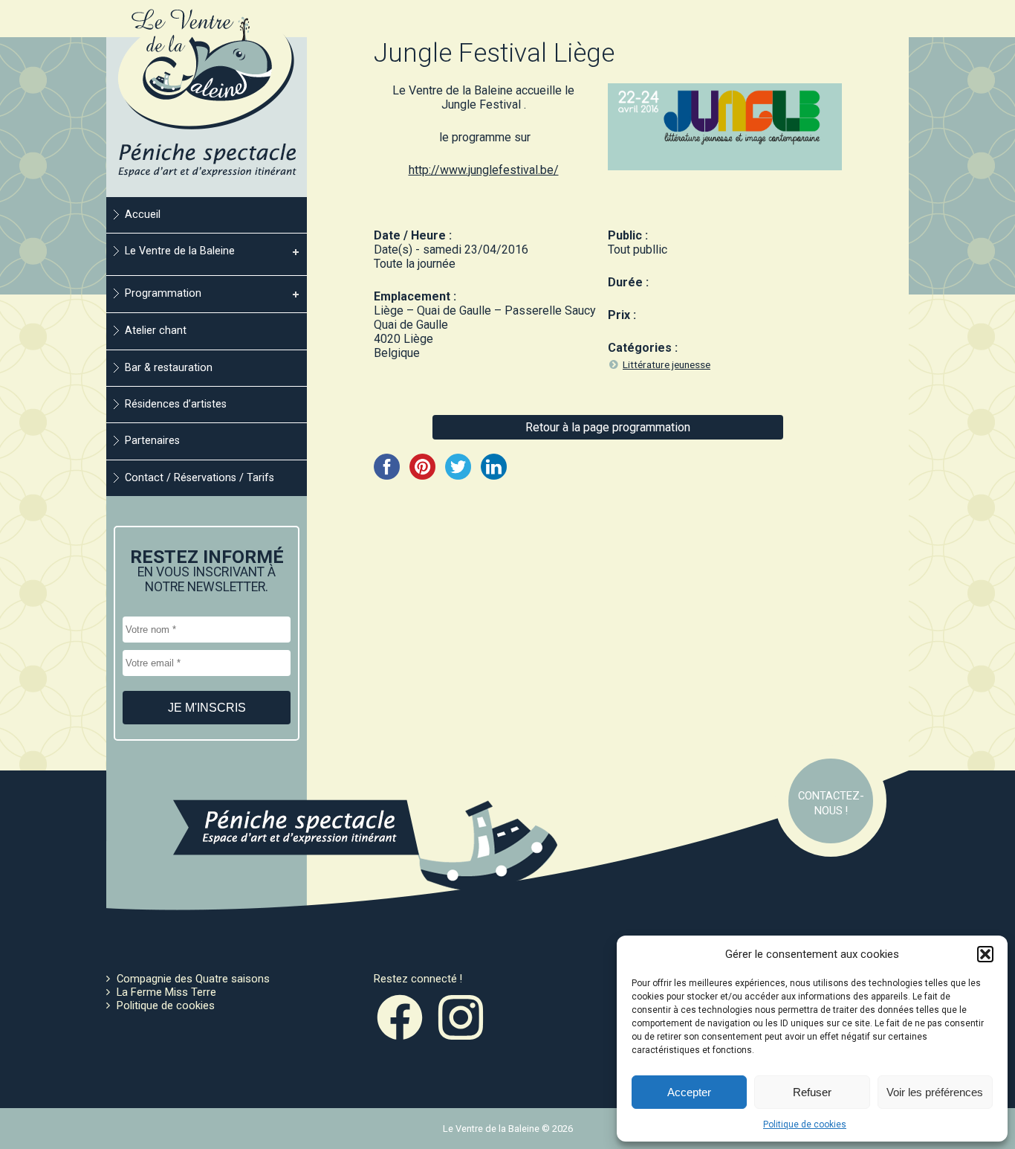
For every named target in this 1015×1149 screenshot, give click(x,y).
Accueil (142, 214)
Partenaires (152, 440)
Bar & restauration (169, 367)
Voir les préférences (934, 1092)
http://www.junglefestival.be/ (484, 170)
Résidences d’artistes (176, 404)
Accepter (689, 1092)
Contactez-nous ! (831, 803)
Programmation (163, 293)
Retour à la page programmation (607, 427)
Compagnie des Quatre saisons (193, 978)
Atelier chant (156, 330)
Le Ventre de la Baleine (180, 251)
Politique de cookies (804, 1124)
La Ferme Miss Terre (166, 992)
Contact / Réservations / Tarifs (199, 477)
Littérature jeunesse (666, 364)
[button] (985, 954)
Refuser (812, 1092)
